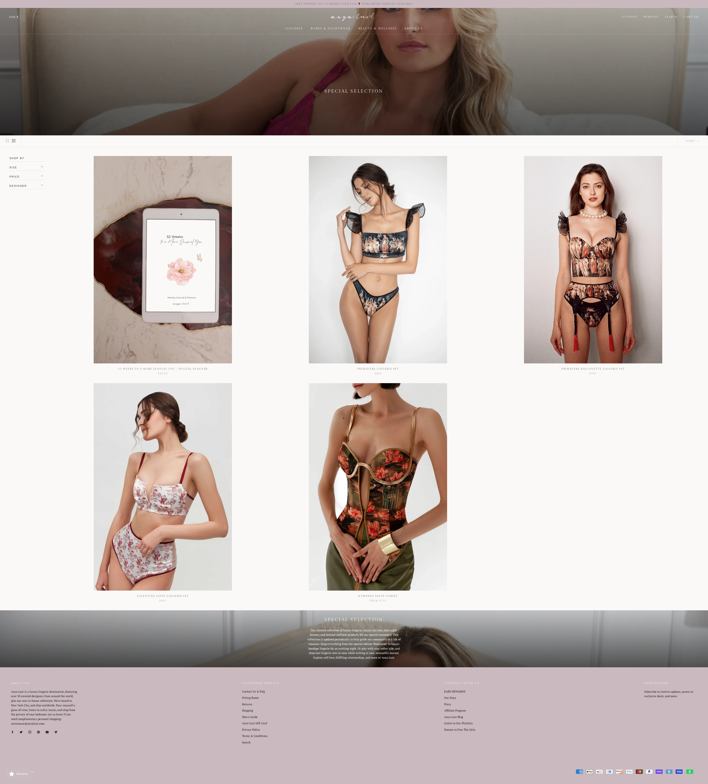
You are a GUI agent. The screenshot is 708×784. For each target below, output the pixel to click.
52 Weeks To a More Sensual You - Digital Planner (163, 368)
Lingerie (294, 28)
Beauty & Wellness (377, 28)
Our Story (450, 698)
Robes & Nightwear (330, 28)
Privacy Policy (251, 729)
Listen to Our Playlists (458, 723)
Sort (691, 141)
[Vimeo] (55, 732)
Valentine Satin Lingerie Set (163, 596)
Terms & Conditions (255, 736)
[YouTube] (47, 732)
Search (671, 16)
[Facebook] (12, 732)
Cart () (691, 16)
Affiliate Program (455, 710)
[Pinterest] (38, 732)
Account (629, 16)
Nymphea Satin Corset (378, 596)
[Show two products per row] (7, 140)
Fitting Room (250, 698)
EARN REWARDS (454, 691)
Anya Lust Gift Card (254, 723)
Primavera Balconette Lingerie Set (593, 368)
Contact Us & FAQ (253, 691)
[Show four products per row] (13, 140)
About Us (414, 28)
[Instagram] (29, 732)
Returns (247, 704)
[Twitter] (21, 732)
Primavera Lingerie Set (378, 368)
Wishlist (651, 16)
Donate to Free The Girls (459, 729)
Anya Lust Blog (453, 717)
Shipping (247, 710)
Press (447, 704)
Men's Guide (250, 717)
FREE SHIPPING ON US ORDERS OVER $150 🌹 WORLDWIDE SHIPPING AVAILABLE (354, 4)
